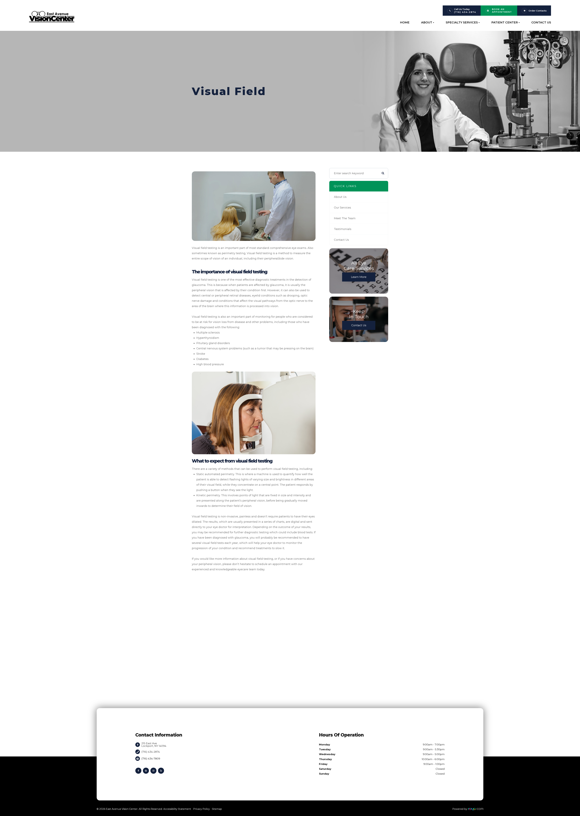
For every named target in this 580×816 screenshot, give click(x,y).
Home (404, 22)
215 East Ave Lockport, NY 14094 (153, 744)
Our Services (342, 207)
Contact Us (541, 22)
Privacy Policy (201, 809)
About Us (340, 197)
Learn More (358, 277)
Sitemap (217, 809)
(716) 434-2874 (465, 12)
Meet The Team (345, 218)
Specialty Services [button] (462, 22)
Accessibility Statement (177, 809)
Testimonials (342, 229)
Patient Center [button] (504, 22)
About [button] (426, 22)
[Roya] (475, 809)
